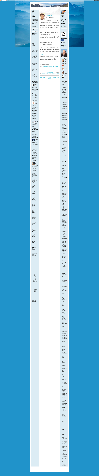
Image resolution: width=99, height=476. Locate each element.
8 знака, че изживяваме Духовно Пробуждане (64, 134)
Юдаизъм (33, 24)
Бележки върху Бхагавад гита (63, 148)
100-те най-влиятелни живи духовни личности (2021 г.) (64, 117)
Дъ (34, 23)
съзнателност (34, 243)
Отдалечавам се (63, 321)
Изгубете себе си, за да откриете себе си (35, 287)
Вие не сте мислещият (64, 166)
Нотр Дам (33, 44)
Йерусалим (33, 230)
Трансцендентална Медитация (64, 429)
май (33, 275)
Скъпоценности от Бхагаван (64, 398)
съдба (33, 242)
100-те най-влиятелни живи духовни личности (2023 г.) (64, 122)
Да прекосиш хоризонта (64, 181)
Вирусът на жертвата (66, 63)
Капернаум (33, 61)
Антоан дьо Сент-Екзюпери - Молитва (64, 145)
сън (32, 225)
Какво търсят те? (64, 248)
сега (32, 224)
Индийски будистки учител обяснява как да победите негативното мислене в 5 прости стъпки (64, 234)
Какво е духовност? (64, 245)
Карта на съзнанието (64, 250)
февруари (34, 278)
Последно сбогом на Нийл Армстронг (64, 347)
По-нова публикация (43, 77)
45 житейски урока (64, 130)
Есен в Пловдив (63, 208)
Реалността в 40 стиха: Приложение (64, 377)
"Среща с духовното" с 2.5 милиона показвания (64, 81)
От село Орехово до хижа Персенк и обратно (64, 319)
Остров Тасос (33, 49)
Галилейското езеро (34, 63)
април (33, 276)
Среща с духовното (34, 100)
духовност (50, 73)
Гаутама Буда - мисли (64, 177)
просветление (34, 180)
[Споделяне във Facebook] (57, 72)
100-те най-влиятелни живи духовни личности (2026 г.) (66, 72)
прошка (33, 193)
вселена (33, 210)
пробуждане (33, 175)
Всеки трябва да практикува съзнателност (63, 168)
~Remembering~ (34, 120)
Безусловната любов (64, 147)
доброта (33, 203)
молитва (33, 198)
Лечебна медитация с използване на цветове (64, 270)
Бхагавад (35, 22)
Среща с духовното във (64, 38)
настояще (57, 73)
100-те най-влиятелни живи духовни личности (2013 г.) (64, 103)
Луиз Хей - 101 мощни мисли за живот (66, 60)
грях (48, 73)
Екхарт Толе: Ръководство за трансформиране (64, 207)
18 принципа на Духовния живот (63, 124)
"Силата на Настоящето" (50, 15)
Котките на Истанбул (64, 265)
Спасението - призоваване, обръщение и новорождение (64, 402)
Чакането (63, 447)
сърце (33, 209)
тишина (33, 185)
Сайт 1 (61, 26)
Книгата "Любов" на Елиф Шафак (64, 254)
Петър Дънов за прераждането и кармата (64, 331)
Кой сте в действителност (63, 258)
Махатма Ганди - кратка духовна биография (64, 282)
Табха (32, 62)
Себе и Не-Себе (63, 388)
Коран (32, 26)
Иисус (33, 191)
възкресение (33, 218)
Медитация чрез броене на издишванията (64, 284)
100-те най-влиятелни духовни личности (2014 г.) (64, 94)
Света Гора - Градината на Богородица (64, 387)
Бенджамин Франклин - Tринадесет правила (64, 150)
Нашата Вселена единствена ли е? (64, 302)
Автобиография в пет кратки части (64, 136)
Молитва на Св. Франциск (35, 20)
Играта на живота (64, 225)
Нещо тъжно (63, 304)
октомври (34, 270)
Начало (33, 10)
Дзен (32, 23)
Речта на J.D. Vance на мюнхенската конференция (34, 131)
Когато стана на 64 (64, 257)
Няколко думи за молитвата (63, 310)
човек (33, 228)
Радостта (63, 371)
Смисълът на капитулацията (63, 399)
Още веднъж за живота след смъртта (64, 323)
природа (33, 187)
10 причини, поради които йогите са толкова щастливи (64, 91)
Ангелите (63, 144)
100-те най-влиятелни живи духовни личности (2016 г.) (64, 107)
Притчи (33, 12)
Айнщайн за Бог (63, 137)
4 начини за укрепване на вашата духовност (64, 128)
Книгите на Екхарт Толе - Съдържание (64, 255)
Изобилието (34, 291)
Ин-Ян (62, 232)
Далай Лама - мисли (64, 182)
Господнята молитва (34, 18)
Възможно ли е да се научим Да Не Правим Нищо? (64, 171)
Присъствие (63, 356)
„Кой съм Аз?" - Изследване (63, 84)
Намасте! (63, 298)
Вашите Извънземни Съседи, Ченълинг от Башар (36, 140)
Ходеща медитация (64, 445)
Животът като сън (64, 210)
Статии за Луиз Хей (63, 21)
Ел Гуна (33, 77)
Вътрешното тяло (64, 174)
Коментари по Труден (35, 129)
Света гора (33, 237)
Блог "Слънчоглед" (34, 153)
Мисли (33, 11)
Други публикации (34, 29)
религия (33, 249)
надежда (33, 206)
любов (54, 73)
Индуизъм (33, 22)
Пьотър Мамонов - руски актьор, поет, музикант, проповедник (64, 369)
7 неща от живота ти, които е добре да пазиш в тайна (64, 133)
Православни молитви (64, 348)
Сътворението (63, 420)
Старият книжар (63, 406)
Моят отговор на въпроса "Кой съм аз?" (64, 293)
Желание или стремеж (64, 209)
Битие (42, 73)
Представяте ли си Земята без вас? (64, 352)
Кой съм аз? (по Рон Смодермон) (64, 263)
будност (33, 231)
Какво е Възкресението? (64, 244)
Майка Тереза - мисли (64, 277)
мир (55, 73)
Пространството (63, 363)
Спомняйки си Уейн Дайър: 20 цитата (64, 404)
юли (33, 273)
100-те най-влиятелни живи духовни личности (64, 97)
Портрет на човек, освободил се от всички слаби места (64, 344)
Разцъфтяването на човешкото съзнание (64, 372)
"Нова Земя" (42, 54)
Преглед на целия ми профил (65, 13)
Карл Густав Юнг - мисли (64, 249)
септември (34, 271)
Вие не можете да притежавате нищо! (64, 165)
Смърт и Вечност (64, 400)
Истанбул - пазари (34, 52)
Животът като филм (64, 211)
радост (33, 179)
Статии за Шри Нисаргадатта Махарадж (64, 407)
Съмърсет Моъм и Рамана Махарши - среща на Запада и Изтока (64, 416)
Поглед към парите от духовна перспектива (64, 337)
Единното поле (63, 200)
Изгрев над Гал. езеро (34, 64)
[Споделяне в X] (56, 72)
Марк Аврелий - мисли (66, 76)
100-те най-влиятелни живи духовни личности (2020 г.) (64, 115)
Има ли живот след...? (64, 231)
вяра (32, 182)
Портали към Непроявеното (63, 342)
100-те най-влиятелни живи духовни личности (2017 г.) (64, 109)
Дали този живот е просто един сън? (64, 183)
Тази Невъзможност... (36, 121)
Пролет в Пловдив (34, 74)
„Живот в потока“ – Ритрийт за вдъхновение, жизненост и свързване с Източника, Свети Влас (35, 112)
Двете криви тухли (64, 186)
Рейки (62, 380)
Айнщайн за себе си (64, 139)
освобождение (34, 240)
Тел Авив (33, 67)
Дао (33, 23)
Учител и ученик (63, 443)
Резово (33, 70)
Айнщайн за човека (64, 140)
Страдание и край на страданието (64, 410)
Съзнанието (63, 413)
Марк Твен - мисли (64, 281)
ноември (34, 269)
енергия (33, 211)
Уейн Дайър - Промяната (64, 438)
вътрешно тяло (45, 73)
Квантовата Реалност (64, 251)
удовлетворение (34, 253)
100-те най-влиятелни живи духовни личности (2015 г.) (64, 105)
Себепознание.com (34, 110)
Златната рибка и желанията (64, 224)
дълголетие (33, 222)
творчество (33, 252)
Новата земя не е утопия (35, 285)
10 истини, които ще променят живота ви (64, 89)
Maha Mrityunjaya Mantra (64, 465)
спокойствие (33, 216)
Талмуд (35, 24)
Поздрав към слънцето (64, 338)
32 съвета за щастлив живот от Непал (64, 127)
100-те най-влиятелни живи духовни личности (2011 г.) (64, 99)
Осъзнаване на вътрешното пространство (35, 289)
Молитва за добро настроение (66, 68)
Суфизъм (34, 26)
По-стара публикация (55, 77)
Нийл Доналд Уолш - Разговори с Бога (64, 305)
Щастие (62, 462)
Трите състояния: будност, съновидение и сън (64, 431)
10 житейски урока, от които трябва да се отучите (64, 87)
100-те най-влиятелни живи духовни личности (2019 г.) (64, 113)
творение (33, 234)
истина (33, 197)
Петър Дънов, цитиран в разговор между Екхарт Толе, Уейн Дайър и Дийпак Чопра (64, 333)
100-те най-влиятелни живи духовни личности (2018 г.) (64, 111)
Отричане (63, 322)
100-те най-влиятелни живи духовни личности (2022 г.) (64, 119)
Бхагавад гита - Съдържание (63, 160)
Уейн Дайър (33, 217)
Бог (32, 188)
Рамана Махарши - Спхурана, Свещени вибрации (64, 376)
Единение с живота (64, 199)
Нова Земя (63, 307)
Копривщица (33, 68)
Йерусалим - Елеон (34, 56)
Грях (41, 11)
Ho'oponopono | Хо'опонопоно (63, 464)
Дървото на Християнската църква (64, 193)
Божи (33, 229)
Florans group (34, 161)
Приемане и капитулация (64, 354)
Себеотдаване (63, 391)
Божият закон (33, 17)
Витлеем (33, 58)
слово (33, 241)
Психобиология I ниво (34, 93)
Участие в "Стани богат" (64, 442)
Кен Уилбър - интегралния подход (64, 252)
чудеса (33, 236)
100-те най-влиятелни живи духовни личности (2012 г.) (64, 101)
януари (34, 279)
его (52, 73)
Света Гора (33, 45)
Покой (62, 339)
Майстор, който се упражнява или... (64, 278)
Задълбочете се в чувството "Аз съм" (64, 215)
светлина (33, 181)
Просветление (63, 362)
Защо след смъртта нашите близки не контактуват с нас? (64, 221)
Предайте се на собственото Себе (64, 350)
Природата (63, 355)
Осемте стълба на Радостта (64, 316)
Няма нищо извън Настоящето (35, 281)
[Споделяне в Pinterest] (58, 72)
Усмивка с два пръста (64, 441)
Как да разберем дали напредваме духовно (64, 240)
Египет (33, 75)
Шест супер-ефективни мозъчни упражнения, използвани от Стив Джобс (64, 458)
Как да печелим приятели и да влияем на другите (64, 238)
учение (33, 254)
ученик (33, 235)
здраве (33, 204)
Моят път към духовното (63, 42)
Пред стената (63, 349)
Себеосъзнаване (63, 390)
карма (33, 212)
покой (33, 178)
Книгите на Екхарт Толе (46, 66)
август (34, 272)
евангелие (33, 255)
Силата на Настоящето (64, 394)
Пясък (62, 370)
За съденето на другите (64, 214)
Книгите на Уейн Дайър (63, 19)
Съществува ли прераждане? (63, 421)
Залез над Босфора (34, 51)
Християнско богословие (64, 446)
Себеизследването (64, 389)
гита (37, 22)
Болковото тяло (63, 157)
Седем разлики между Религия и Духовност (64, 392)
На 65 (62, 296)
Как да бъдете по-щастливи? (64, 236)
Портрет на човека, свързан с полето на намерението (64, 346)
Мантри (62, 279)
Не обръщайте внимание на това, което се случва (64, 303)
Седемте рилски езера (34, 46)
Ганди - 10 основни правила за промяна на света (64, 176)
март (33, 277)
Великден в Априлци (34, 69)
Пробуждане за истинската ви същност (64, 357)
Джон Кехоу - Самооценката (63, 188)
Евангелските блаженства (35, 19)
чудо (32, 199)
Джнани (62, 187)
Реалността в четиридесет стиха (64, 379)
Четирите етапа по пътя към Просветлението (64, 454)
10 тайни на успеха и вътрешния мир (64, 92)
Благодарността (63, 152)
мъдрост (33, 192)
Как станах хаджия (64, 241)
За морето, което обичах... (64, 213)
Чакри (62, 448)
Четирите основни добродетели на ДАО (64, 456)
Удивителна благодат (64, 435)
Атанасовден (63, 146)
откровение (33, 247)
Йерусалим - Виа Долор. (35, 55)
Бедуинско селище (34, 76)
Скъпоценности (63, 396)
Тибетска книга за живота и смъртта (64, 425)
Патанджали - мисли (64, 327)
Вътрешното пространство (63, 173)
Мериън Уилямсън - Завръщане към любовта (64, 285)
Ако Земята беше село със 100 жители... (64, 141)
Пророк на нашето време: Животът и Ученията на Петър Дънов (64, 360)
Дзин (35, 23)
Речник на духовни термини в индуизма (64, 382)
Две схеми (63, 185)
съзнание (33, 205)
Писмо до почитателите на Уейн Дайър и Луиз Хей (64, 335)
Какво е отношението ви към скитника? (64, 247)
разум (33, 223)
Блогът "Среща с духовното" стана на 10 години (64, 155)
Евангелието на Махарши (63, 196)
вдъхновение (33, 200)
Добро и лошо (34, 290)
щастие (33, 176)
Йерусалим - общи (34, 57)
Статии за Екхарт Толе (52, 66)
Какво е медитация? (64, 246)
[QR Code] (63, 34)
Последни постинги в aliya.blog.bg (35, 148)
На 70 (62, 297)
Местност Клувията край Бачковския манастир (64, 286)
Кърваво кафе (34, 149)
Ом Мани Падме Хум (64, 313)
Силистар (33, 71)
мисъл (33, 215)
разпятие (33, 248)
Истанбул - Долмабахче (35, 50)
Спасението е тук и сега (64, 403)
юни (33, 274)
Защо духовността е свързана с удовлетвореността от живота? (64, 218)
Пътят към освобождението (63, 367)
